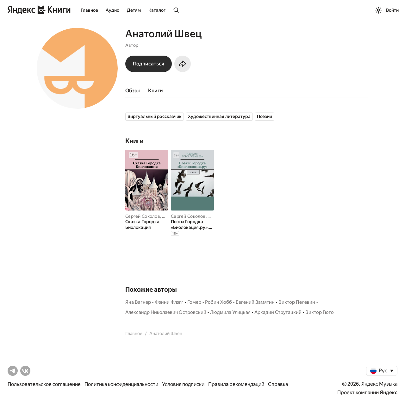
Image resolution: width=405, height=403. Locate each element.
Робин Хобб (218, 302)
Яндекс (388, 392)
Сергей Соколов (142, 216)
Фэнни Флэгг (169, 302)
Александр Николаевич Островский (165, 312)
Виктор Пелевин (296, 302)
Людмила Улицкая (230, 312)
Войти (392, 10)
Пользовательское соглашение (44, 384)
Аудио (112, 10)
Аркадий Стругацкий (278, 312)
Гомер (194, 302)
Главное (89, 10)
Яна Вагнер (138, 302)
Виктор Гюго (319, 312)
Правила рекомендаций (236, 384)
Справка (278, 384)
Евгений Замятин (255, 302)
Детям (134, 10)
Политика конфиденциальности (121, 384)
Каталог (156, 10)
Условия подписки (183, 384)
